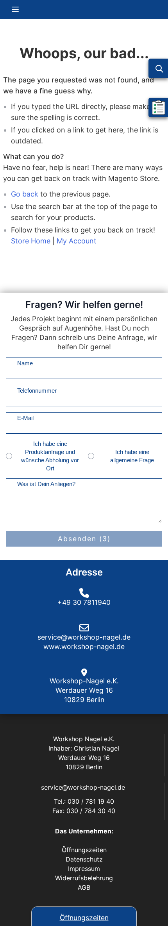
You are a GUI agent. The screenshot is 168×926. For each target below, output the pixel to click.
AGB (84, 887)
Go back (24, 194)
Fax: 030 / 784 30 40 (83, 811)
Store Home (30, 241)
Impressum (84, 868)
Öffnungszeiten (84, 917)
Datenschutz (84, 859)
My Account (77, 241)
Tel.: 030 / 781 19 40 (84, 801)
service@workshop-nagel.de (84, 787)
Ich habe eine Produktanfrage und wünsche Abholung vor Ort (50, 456)
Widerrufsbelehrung (84, 878)
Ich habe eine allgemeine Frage (132, 456)
